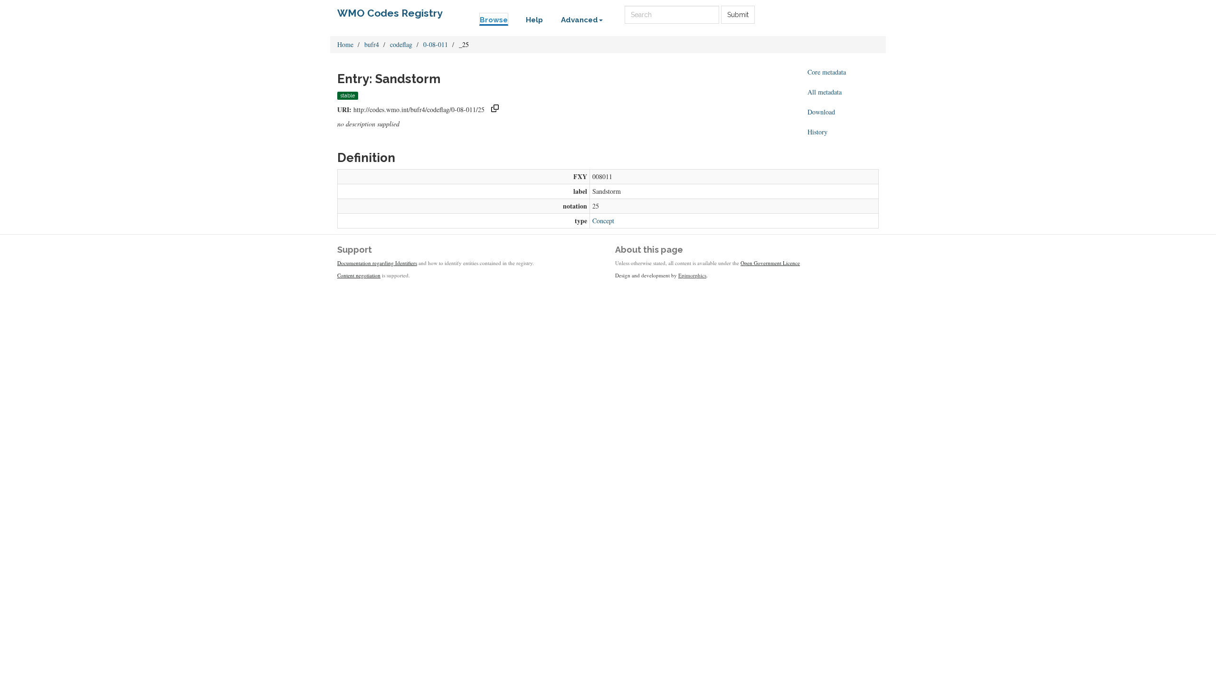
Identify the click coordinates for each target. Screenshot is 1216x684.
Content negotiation (358, 275)
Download (821, 111)
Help (534, 20)
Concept (603, 220)
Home (345, 44)
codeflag (401, 44)
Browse (494, 20)
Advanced (579, 20)
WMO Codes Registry (390, 13)
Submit (738, 15)
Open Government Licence (770, 262)
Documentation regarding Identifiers (377, 262)
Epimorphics (692, 275)
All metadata (825, 91)
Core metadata (827, 71)
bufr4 (371, 44)
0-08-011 (435, 44)
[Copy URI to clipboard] (495, 109)
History (817, 131)
